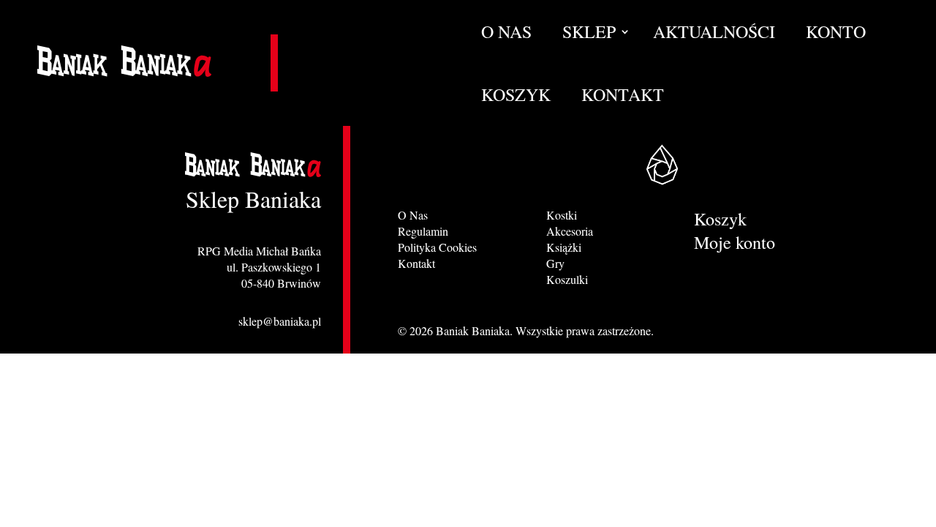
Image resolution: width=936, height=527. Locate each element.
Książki (563, 247)
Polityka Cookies (437, 247)
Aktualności (714, 34)
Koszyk (516, 97)
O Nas (506, 34)
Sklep (589, 34)
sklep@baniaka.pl (279, 321)
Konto (836, 34)
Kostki (561, 215)
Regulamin (423, 231)
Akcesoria (569, 231)
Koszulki (567, 279)
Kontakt (622, 97)
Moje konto (734, 245)
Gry (555, 263)
